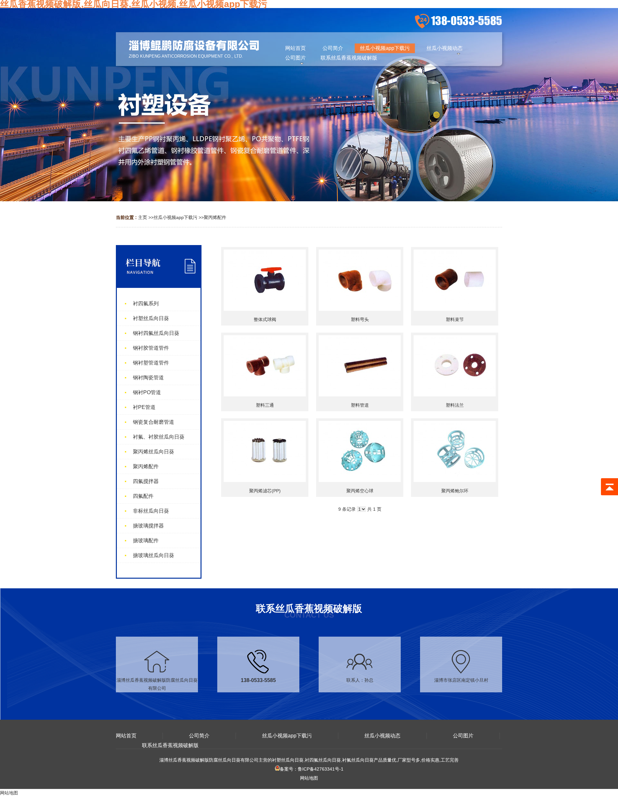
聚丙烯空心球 (359, 490)
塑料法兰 (455, 405)
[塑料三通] (264, 366)
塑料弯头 (360, 319)
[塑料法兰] (454, 366)
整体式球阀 (265, 319)
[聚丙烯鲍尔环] (454, 451)
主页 (142, 217)
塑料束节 (455, 319)
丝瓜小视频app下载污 (175, 217)
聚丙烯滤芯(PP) (265, 490)
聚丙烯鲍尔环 (454, 490)
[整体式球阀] (264, 280)
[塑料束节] (454, 280)
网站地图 (309, 778)
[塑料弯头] (359, 280)
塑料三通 (265, 405)
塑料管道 (360, 405)
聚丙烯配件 (215, 217)
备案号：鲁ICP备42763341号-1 (311, 769)
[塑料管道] (359, 366)
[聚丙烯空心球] (359, 451)
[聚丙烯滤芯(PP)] (264, 451)
